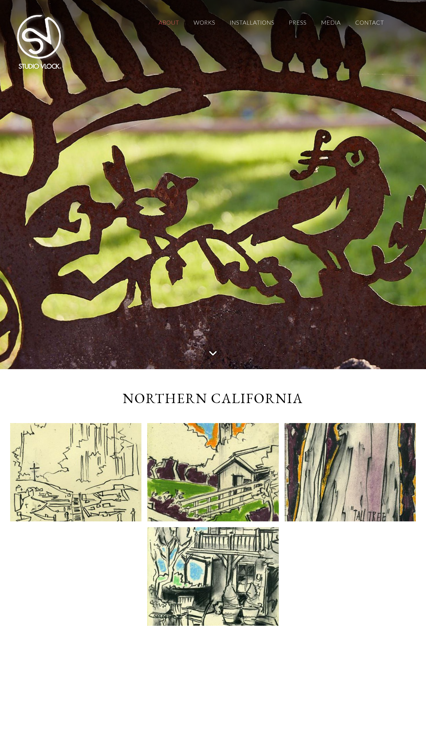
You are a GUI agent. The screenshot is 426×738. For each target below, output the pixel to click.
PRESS (298, 22)
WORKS (204, 22)
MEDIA (331, 22)
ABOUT (169, 22)
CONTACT (369, 22)
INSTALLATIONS (252, 22)
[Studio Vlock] (39, 41)
